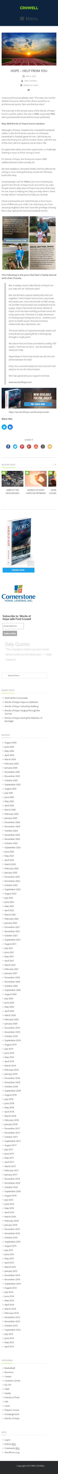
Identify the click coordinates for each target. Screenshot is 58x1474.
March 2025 (10, 809)
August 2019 (10, 1044)
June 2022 (9, 901)
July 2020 (9, 998)
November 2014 (12, 1279)
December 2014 (12, 1275)
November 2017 (12, 1132)
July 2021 (9, 948)
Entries (10, 1444)
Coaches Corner (12, 1380)
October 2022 (11, 885)
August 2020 (10, 994)
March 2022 (10, 914)
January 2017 (11, 1174)
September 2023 (13, 847)
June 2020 (9, 1002)
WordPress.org (12, 1452)
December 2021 (12, 927)
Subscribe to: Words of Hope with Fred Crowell (17, 617)
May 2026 (9, 751)
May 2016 (9, 1208)
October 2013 (11, 1325)
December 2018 (12, 1078)
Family (8, 1393)
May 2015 (9, 1258)
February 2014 (12, 1313)
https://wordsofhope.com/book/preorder (29, 412)
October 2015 (11, 1237)
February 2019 (12, 1069)
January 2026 (11, 767)
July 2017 (9, 1149)
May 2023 (9, 855)
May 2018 (9, 1107)
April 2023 (9, 860)
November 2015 (12, 1233)
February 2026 (12, 763)
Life (6, 1401)
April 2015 (9, 1262)
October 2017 (11, 1136)
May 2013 (9, 1342)
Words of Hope (31, 85)
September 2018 (13, 1090)
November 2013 (12, 1321)
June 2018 (9, 1103)
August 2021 (10, 943)
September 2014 (13, 1283)
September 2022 (13, 889)
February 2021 (12, 969)
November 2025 (12, 776)
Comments (12, 1448)
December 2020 (12, 977)
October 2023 (11, 843)
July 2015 (9, 1250)
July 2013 (9, 1334)
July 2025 (9, 792)
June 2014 (9, 1296)
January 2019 (11, 1073)
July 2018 (9, 1099)
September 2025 (13, 784)
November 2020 (12, 981)
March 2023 (10, 864)
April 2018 (9, 1111)
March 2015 (10, 1266)
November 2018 (12, 1082)
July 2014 (9, 1292)
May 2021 (9, 956)
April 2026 (9, 755)
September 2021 (13, 939)
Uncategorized (12, 1414)
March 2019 (10, 1065)
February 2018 (12, 1120)
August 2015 (10, 1245)
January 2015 (11, 1271)
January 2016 (11, 1224)
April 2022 (9, 910)
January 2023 (11, 872)
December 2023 (12, 834)
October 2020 (11, 985)
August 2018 (10, 1094)
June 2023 (9, 851)
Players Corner (12, 1410)
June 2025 (9, 797)
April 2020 (9, 1011)
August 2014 (10, 1287)
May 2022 (9, 906)
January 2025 (11, 818)
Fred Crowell (30, 81)
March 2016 (10, 1216)
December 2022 (12, 876)
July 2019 (9, 1048)
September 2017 (13, 1141)
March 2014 (10, 1308)
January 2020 (11, 1023)
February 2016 (12, 1220)
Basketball (10, 1368)
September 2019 (13, 1040)
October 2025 (11, 780)
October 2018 (11, 1086)
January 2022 (11, 922)
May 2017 (9, 1157)
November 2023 (12, 839)
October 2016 (11, 1187)
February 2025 (12, 813)
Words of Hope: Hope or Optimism (21, 702)
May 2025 (9, 801)
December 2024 (12, 822)
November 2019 (12, 1032)
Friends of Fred (12, 1397)
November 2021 (12, 931)
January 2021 (11, 973)
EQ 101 (8, 1384)
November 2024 (12, 826)
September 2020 (13, 990)
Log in (7, 1439)
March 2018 (10, 1115)
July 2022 (9, 897)
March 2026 (10, 759)
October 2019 (11, 1036)
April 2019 (9, 1061)
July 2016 (9, 1199)
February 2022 (12, 918)
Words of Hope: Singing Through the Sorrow (22, 712)
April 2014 (9, 1304)
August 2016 (10, 1195)
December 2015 (12, 1229)
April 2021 (9, 960)
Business (9, 1372)
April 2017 (9, 1162)
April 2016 (9, 1212)
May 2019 (9, 1057)
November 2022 (12, 881)
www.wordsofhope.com (20, 382)
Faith (7, 1389)
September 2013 (13, 1329)
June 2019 (9, 1052)
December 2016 (12, 1178)
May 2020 (9, 1006)
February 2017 (12, 1170)
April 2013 (9, 1346)
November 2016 (12, 1183)
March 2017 (10, 1166)
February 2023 (12, 868)
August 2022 (10, 893)
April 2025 (9, 805)
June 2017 (9, 1153)
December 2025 (12, 771)
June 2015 (9, 1254)
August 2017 (10, 1145)
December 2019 (12, 1027)
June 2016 (9, 1203)
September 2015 (13, 1241)
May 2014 (9, 1300)
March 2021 (10, 964)
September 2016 (13, 1191)
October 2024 (11, 830)
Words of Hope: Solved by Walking (21, 706)
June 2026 (9, 746)
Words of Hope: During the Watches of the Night (23, 719)
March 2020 (10, 1015)
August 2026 (10, 742)
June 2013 (9, 1338)
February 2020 (12, 1019)
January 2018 (11, 1124)
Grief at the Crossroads (16, 697)
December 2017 (12, 1128)
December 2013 (12, 1317)
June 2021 (9, 952)
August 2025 (10, 788)
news (7, 1405)
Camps (8, 1376)
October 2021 (11, 935)
